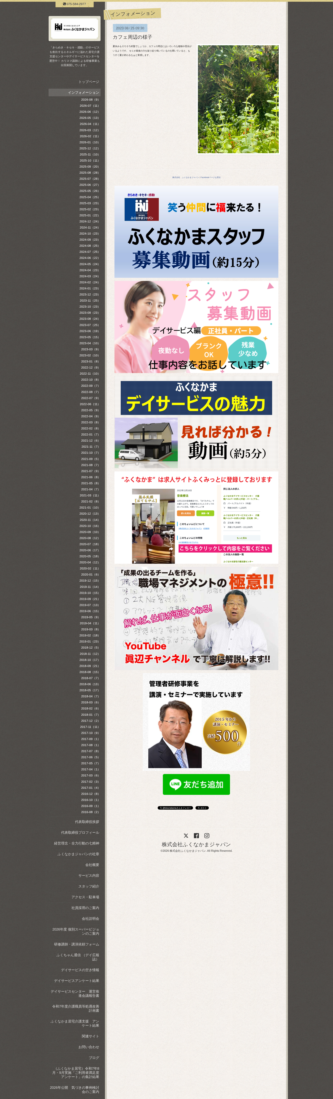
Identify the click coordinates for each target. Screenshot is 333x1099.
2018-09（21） (90, 666)
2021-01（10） (90, 507)
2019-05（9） (91, 617)
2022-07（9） (91, 398)
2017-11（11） (90, 727)
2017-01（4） (91, 787)
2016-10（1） (91, 800)
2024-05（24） (90, 264)
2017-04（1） (91, 769)
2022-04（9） (91, 416)
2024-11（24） (90, 227)
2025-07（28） (90, 178)
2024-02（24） (90, 282)
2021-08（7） (91, 465)
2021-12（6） (91, 440)
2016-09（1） (91, 806)
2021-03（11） (90, 495)
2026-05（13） (90, 118)
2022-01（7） (91, 434)
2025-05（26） (90, 191)
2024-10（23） (90, 233)
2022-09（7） (91, 385)
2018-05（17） (90, 690)
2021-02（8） (91, 501)
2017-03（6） (91, 775)
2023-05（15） (90, 337)
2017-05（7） (91, 763)
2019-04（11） (90, 623)
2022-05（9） (91, 410)
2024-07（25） (90, 251)
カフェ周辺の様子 (132, 37)
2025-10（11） (90, 160)
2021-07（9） (91, 471)
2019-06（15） (90, 611)
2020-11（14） (90, 520)
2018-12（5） (91, 647)
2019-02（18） (90, 635)
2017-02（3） (91, 781)
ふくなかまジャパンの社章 (78, 854)
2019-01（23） (90, 641)
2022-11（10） (90, 373)
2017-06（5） (91, 757)
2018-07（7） (91, 678)
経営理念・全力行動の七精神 (76, 843)
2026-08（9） (91, 99)
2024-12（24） (90, 221)
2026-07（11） (90, 105)
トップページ (88, 82)
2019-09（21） (90, 599)
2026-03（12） (90, 130)
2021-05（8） (91, 483)
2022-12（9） (91, 367)
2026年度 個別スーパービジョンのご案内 (75, 931)
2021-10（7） (91, 452)
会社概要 (92, 865)
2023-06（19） (90, 331)
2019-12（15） (90, 580)
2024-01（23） (90, 288)
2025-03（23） (90, 203)
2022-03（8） (91, 422)
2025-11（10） (90, 154)
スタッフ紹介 (88, 886)
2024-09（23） (90, 239)
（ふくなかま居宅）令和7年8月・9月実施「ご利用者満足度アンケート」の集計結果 (75, 1073)
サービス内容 (88, 875)
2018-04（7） (91, 696)
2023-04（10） (90, 343)
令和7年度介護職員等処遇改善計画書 (75, 1008)
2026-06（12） (90, 111)
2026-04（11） (90, 124)
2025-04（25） (90, 197)
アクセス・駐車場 (85, 897)
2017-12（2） (91, 720)
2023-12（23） (90, 294)
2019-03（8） (91, 629)
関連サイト (90, 1036)
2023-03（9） (91, 349)
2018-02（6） (91, 708)
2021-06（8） (91, 477)
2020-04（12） (90, 562)
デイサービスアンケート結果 (76, 981)
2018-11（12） (90, 654)
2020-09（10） (90, 532)
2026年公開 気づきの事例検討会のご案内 (74, 1090)
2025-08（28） (90, 172)
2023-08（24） (90, 318)
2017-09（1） (91, 739)
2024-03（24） (90, 276)
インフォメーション (83, 92)
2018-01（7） (91, 714)
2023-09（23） (90, 312)
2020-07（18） (90, 544)
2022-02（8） (91, 428)
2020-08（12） (90, 538)
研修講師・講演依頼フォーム (76, 944)
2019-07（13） (90, 605)
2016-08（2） (91, 812)
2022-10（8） (91, 379)
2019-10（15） (90, 593)
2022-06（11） (90, 404)
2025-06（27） (90, 185)
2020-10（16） (90, 526)
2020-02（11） (90, 568)
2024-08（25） (90, 245)
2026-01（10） (90, 142)
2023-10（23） (90, 306)
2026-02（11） (90, 136)
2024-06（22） (90, 258)
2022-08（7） (91, 392)
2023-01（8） (91, 361)
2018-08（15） (90, 672)
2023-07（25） (90, 325)
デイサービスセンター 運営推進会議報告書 (75, 993)
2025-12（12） (90, 148)
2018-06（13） (90, 684)
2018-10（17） (90, 660)
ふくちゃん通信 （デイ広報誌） (78, 957)
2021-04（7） (91, 489)
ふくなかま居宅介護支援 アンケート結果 (75, 1023)
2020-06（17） (90, 550)
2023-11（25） (90, 300)
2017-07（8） (91, 751)
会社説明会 (90, 918)
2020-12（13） (90, 513)
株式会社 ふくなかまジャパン (185, 177)
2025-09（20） (90, 166)
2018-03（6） (91, 702)
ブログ (94, 1058)
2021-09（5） (91, 459)
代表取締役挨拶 (87, 822)
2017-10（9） (91, 733)
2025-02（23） (90, 209)
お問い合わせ (88, 1047)
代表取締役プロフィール (80, 832)
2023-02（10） (90, 355)
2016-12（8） (91, 794)
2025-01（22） (90, 215)
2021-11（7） (91, 446)
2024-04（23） (90, 270)
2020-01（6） (91, 574)
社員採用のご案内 (85, 908)
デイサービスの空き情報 (80, 970)
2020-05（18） (90, 556)
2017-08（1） (91, 745)
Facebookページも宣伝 (211, 177)
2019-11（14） (90, 587)
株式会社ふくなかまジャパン (196, 844)
